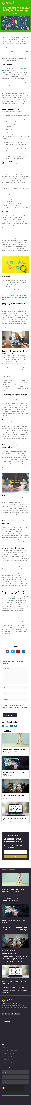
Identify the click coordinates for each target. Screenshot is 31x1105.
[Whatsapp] (9, 1014)
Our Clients (5, 1030)
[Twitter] (7, 726)
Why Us (4, 1033)
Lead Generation (6, 1047)
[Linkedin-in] (3, 1014)
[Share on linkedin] (23, 651)
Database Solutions (7, 1062)
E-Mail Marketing (7, 1056)
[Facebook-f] (3, 726)
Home (4, 1024)
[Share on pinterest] (18, 651)
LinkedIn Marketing (7, 1059)
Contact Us (5, 1036)
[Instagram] (11, 726)
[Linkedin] (15, 726)
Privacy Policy (6, 1039)
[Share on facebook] (7, 651)
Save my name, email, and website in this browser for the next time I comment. (15, 707)
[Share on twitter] (13, 651)
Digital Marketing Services (9, 1050)
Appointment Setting (8, 1053)
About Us (4, 1027)
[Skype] (6, 1014)
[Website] (15, 700)
